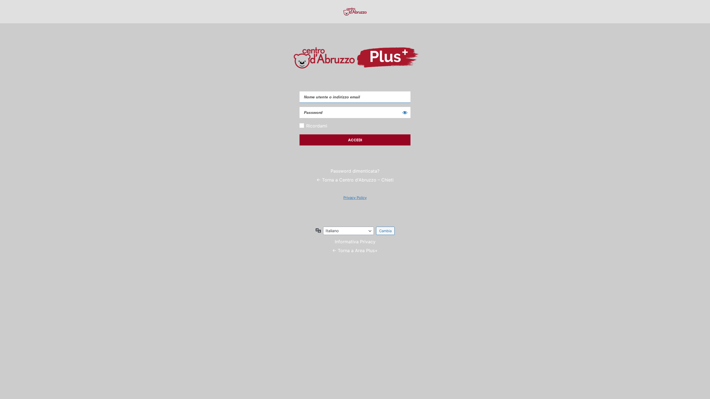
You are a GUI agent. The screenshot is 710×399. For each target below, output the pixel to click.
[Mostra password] (404, 112)
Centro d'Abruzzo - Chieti (355, 11)
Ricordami (316, 126)
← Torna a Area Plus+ (355, 250)
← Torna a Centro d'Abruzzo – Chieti (355, 180)
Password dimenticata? (355, 171)
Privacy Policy (355, 197)
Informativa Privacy (355, 241)
